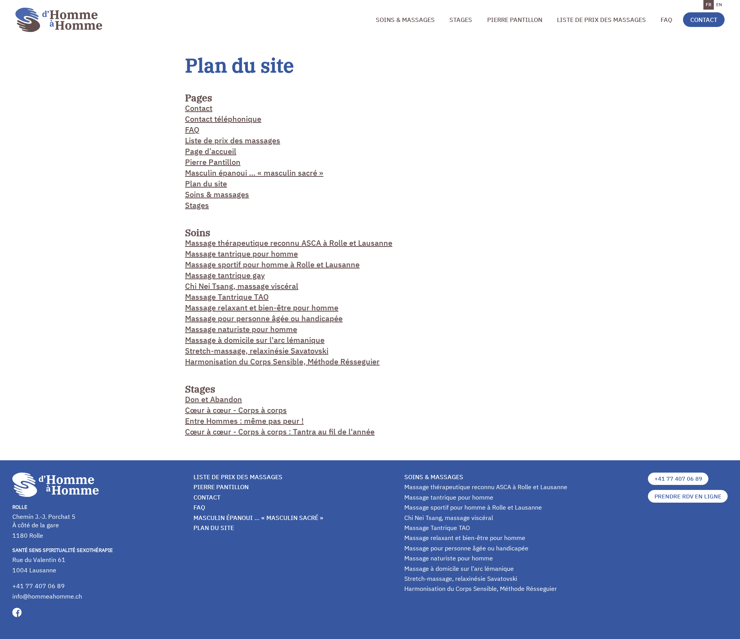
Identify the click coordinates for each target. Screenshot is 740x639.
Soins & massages (405, 19)
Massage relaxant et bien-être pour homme (261, 307)
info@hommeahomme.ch (47, 596)
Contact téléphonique (223, 119)
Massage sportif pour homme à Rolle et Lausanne (272, 264)
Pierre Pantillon (514, 19)
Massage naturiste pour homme (241, 329)
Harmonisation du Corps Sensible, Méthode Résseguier (282, 361)
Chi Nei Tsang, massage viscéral (241, 286)
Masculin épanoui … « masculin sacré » (254, 173)
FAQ (666, 19)
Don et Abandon (213, 399)
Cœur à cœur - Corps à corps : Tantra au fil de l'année (280, 431)
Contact (703, 19)
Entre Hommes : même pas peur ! (244, 421)
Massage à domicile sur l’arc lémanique (459, 568)
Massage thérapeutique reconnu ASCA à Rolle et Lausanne (288, 243)
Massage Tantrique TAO (227, 297)
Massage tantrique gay (225, 275)
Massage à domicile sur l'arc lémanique (255, 340)
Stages (460, 19)
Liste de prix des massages (601, 19)
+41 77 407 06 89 (38, 586)
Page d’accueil (210, 151)
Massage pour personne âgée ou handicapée (264, 318)
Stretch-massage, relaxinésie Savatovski (256, 350)
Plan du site (206, 183)
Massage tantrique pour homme (241, 253)
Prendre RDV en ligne (688, 496)
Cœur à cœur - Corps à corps (236, 410)
